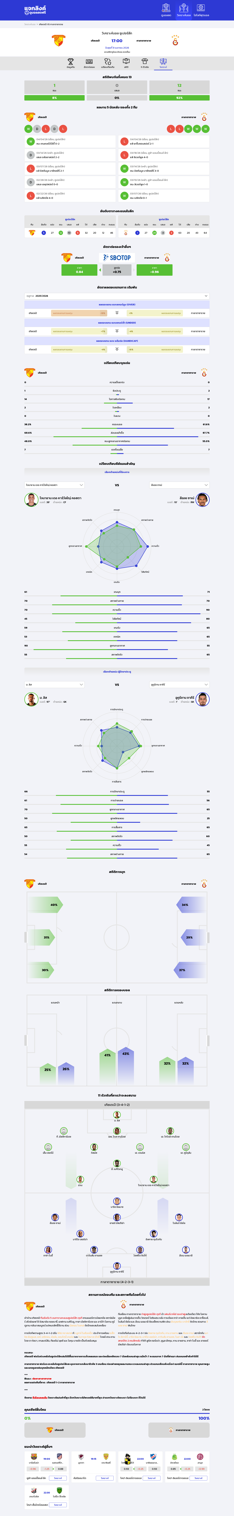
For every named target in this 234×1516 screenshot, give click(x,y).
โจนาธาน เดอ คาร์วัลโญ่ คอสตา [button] (41, 485)
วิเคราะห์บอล (29, 24)
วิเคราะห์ (58, 1478)
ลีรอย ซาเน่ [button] (156, 485)
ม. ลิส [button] (29, 684)
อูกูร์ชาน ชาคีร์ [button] (158, 684)
